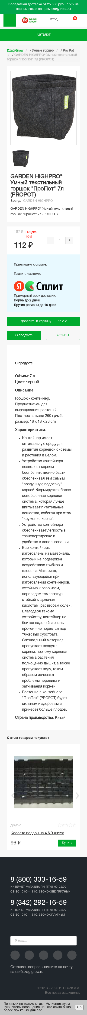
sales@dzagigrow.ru (26, 972)
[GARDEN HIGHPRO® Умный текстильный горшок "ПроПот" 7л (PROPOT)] (21, 159)
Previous (10, 795)
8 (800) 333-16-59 (38, 880)
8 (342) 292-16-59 (38, 903)
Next (77, 795)
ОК (79, 1007)
